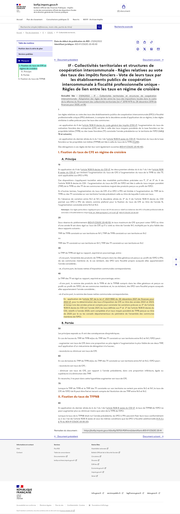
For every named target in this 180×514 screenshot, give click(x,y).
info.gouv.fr (96, 493)
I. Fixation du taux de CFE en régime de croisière (32, 67)
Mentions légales (46, 505)
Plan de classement (34, 19)
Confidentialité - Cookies (76, 505)
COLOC (50, 33)
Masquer (25, 60)
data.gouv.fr (152, 493)
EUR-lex (94, 464)
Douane (94, 460)
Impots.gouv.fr (96, 472)
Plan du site (59, 505)
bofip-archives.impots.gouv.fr (64, 460)
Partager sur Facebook (137, 49)
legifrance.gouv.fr (134, 493)
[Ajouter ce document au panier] (144, 42)
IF (43, 33)
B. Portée (25, 74)
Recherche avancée (123, 26)
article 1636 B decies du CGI (94, 169)
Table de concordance (62, 452)
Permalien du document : (66, 430)
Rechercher (99, 27)
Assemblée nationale (98, 449)
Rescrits (76, 19)
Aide (18, 449)
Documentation (59, 456)
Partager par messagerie (158, 49)
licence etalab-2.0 (66, 511)
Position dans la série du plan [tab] (30, 48)
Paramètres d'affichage (99, 505)
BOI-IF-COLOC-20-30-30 (128, 212)
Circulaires (95, 456)
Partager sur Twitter (144, 49)
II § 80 (135, 141)
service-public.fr (114, 493)
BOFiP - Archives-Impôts (93, 19)
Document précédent (67, 59)
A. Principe (26, 71)
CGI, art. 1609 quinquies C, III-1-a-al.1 (102, 212)
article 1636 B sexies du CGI (120, 138)
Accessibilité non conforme (26, 505)
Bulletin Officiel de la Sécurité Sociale (104, 452)
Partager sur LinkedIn (151, 49)
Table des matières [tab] (26, 43)
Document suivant (152, 59)
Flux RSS (57, 449)
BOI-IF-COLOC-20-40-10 (99, 222)
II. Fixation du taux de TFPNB (31, 78)
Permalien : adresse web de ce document (151, 42)
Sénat (93, 476)
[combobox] (57, 27)
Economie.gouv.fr (97, 468)
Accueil (20, 19)
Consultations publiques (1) (57, 19)
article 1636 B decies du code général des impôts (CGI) (109, 125)
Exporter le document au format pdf (137, 42)
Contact (19, 452)
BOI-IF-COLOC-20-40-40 (131, 146)
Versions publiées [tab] (25, 54)
